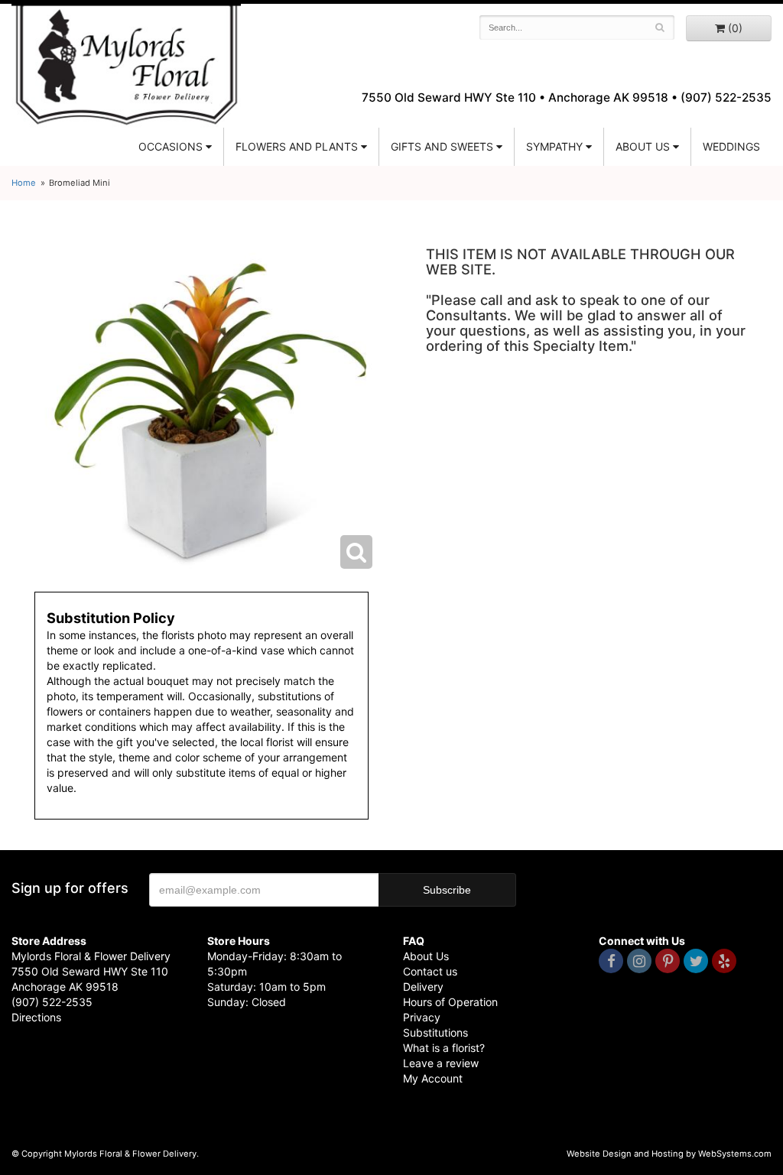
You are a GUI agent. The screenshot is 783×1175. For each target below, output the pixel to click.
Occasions (170, 146)
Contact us (430, 971)
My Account (433, 1078)
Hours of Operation (450, 1001)
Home (23, 182)
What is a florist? (444, 1047)
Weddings (731, 146)
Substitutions (435, 1032)
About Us (426, 955)
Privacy (421, 1017)
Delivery (423, 986)
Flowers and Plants (297, 146)
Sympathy (554, 146)
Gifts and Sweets (442, 146)
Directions (36, 1017)
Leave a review (441, 1063)
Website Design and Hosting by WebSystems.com (669, 1153)
